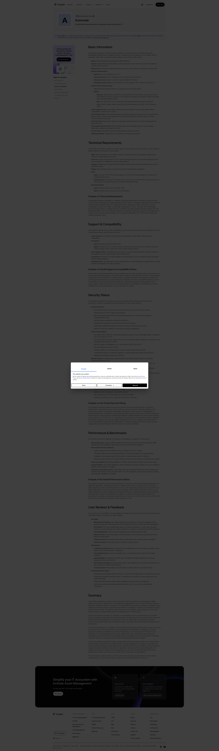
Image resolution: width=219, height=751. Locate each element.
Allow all (135, 385)
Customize (108, 385)
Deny (83, 385)
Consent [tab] (83, 369)
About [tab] (135, 368)
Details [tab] (109, 368)
